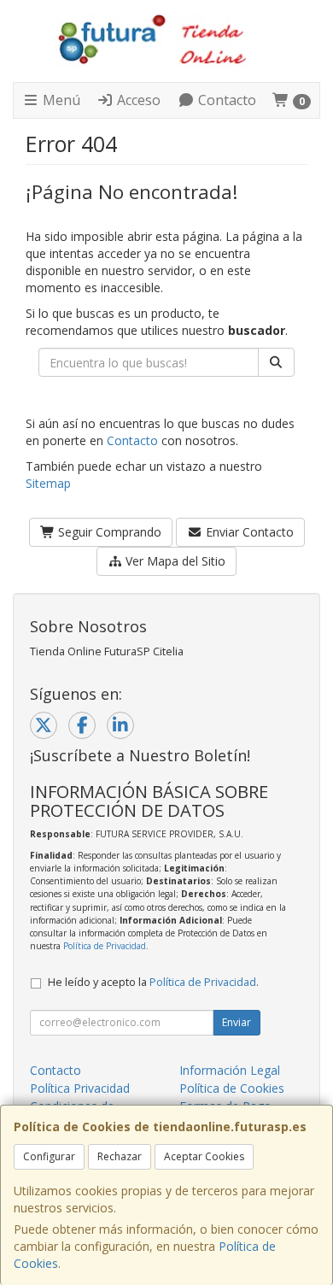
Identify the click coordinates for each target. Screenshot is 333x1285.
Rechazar (119, 1156)
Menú (59, 100)
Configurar (49, 1156)
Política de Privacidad (104, 946)
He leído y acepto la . (153, 982)
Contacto (225, 100)
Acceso (137, 100)
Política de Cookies (231, 1088)
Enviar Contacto (248, 532)
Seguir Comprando (108, 532)
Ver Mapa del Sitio (173, 561)
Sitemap (48, 483)
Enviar (236, 1022)
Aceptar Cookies (204, 1156)
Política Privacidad (80, 1088)
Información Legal (229, 1070)
